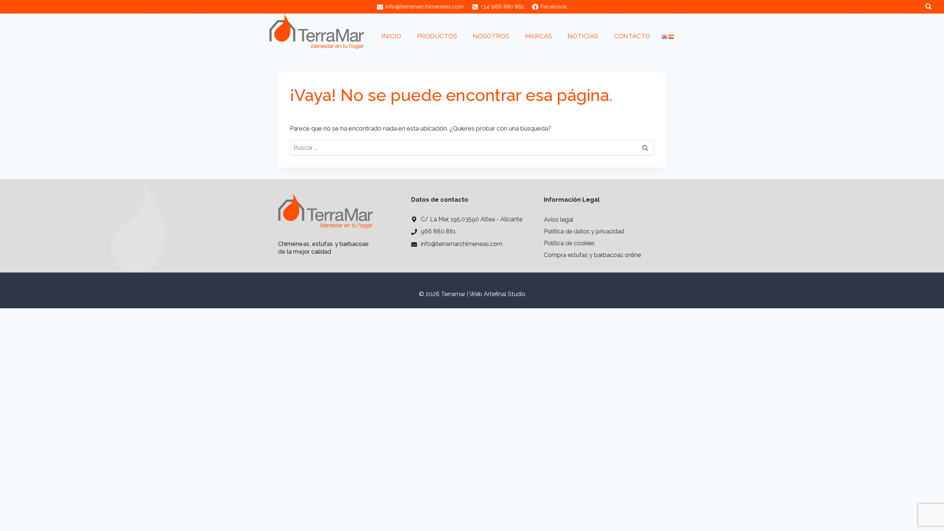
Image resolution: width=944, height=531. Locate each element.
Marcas (538, 36)
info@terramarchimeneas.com (462, 243)
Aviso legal (558, 219)
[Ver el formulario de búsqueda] (928, 6)
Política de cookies (569, 243)
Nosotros (491, 36)
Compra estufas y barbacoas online (592, 254)
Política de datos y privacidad (584, 231)
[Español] (671, 36)
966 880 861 (438, 231)
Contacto (632, 36)
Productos (437, 36)
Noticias (583, 36)
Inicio (391, 36)
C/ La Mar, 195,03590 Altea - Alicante (472, 219)
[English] (665, 36)
